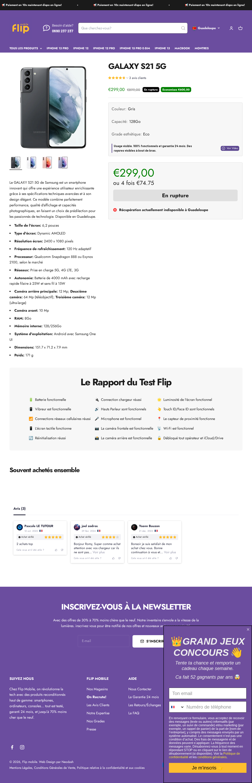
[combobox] (176, 706)
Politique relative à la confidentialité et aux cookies (111, 767)
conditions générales (212, 757)
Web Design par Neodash (56, 762)
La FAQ (133, 713)
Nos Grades (96, 721)
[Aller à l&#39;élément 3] (47, 163)
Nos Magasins (97, 689)
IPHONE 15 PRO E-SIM (135, 48)
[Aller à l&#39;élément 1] (15, 163)
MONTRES (202, 48)
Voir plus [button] (98, 552)
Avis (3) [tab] (19, 509)
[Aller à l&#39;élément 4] (63, 163)
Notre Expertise (98, 713)
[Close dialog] (248, 629)
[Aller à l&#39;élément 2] (31, 163)
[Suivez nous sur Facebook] (12, 747)
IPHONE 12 (80, 48)
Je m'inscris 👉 (208, 767)
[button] (127, 78)
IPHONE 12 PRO (104, 48)
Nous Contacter (139, 689)
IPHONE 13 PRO (58, 48)
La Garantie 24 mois (143, 697)
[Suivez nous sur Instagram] (22, 747)
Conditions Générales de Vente (54, 767)
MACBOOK (182, 48)
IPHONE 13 (162, 48)
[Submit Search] (183, 28)
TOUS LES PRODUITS (23, 48)
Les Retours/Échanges (144, 705)
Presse (91, 729)
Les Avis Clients (98, 705)
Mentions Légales (20, 767)
